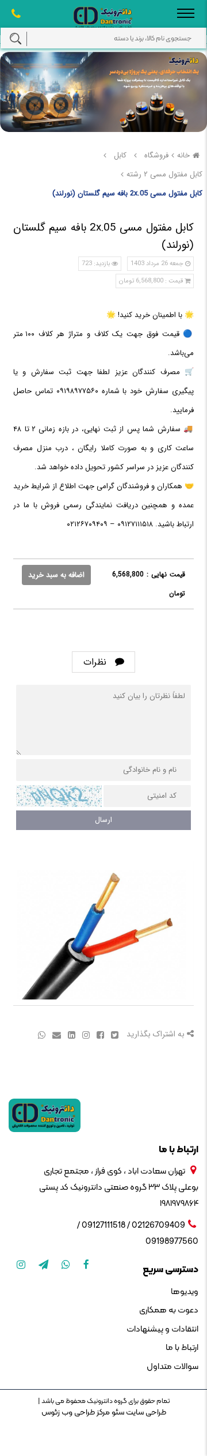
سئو (117, 1412)
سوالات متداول (172, 1367)
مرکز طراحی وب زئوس (75, 1412)
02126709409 (158, 1225)
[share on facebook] (99, 1034)
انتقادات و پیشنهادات (162, 1329)
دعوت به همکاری (168, 1310)
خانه (183, 155)
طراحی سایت (145, 1412)
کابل (120, 155)
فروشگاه (156, 155)
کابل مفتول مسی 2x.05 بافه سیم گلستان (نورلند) (127, 193)
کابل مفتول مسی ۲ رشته (164, 174)
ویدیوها (184, 1292)
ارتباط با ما (182, 1348)
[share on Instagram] (85, 1034)
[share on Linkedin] (70, 1034)
